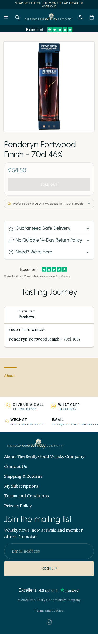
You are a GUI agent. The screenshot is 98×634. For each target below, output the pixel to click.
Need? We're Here (34, 252)
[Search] (17, 17)
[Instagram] (49, 622)
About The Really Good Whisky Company (44, 456)
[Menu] (6, 17)
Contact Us (15, 466)
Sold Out (49, 185)
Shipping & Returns (23, 476)
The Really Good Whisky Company (55, 600)
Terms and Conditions (26, 495)
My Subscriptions (21, 486)
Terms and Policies (49, 611)
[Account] (80, 17)
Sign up (49, 568)
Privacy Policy (18, 505)
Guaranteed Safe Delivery (43, 228)
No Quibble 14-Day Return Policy (49, 240)
